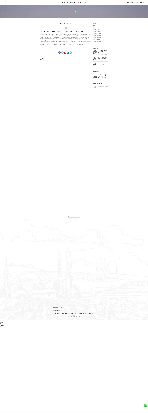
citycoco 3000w (75, 35)
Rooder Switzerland (96, 39)
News (94, 25)
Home (72, 13)
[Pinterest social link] (65, 52)
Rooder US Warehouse (97, 41)
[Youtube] (77, 316)
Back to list (42, 58)
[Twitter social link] (62, 52)
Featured (94, 23)
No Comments (104, 54)
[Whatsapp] (79, 316)
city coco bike (81, 35)
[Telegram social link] (71, 52)
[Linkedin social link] (68, 52)
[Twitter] (71, 316)
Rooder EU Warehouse (97, 35)
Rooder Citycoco (96, 29)
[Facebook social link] (59, 52)
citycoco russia (87, 35)
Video (94, 43)
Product (75, 13)
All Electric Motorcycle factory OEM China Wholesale (102, 51)
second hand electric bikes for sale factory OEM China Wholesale (103, 64)
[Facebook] (69, 316)
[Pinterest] (74, 316)
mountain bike (42, 37)
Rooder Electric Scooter (97, 33)
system (95, 86)
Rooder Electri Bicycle (96, 31)
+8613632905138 (60, 310)
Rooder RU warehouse (97, 37)
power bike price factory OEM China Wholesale (102, 58)
